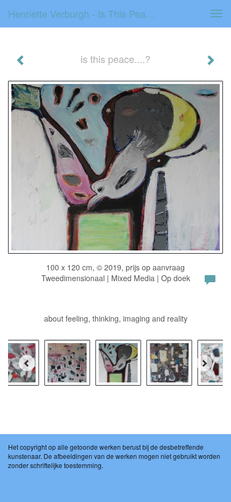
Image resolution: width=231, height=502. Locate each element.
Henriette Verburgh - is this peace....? (88, 13)
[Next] (204, 363)
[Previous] (27, 363)
